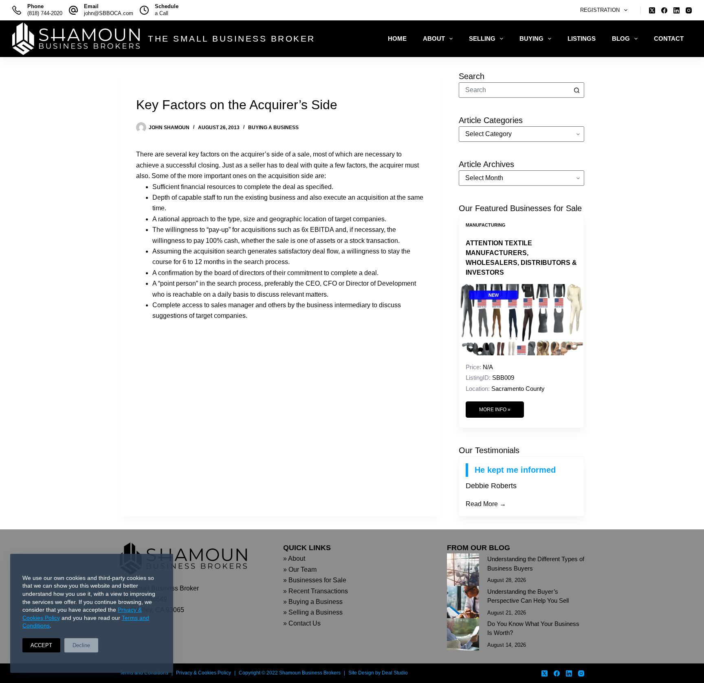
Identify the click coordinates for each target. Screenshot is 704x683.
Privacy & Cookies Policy (203, 673)
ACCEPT (41, 645)
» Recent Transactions (315, 591)
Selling (482, 38)
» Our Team (300, 569)
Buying (531, 38)
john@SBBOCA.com (108, 13)
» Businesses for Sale (314, 580)
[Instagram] (689, 10)
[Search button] (576, 90)
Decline (81, 645)
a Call (161, 13)
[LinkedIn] (676, 10)
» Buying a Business (313, 601)
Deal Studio (395, 673)
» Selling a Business (313, 612)
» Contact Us (302, 623)
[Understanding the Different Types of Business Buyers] (463, 569)
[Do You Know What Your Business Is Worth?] (463, 634)
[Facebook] (664, 10)
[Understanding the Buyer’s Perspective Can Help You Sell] (463, 602)
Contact (669, 38)
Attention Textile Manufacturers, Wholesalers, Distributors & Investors (521, 258)
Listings (582, 38)
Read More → (486, 503)
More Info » (494, 409)
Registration (600, 10)
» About (294, 558)
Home (397, 38)
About (434, 38)
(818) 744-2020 (44, 13)
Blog (621, 38)
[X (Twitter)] (652, 10)
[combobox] (514, 90)
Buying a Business (273, 127)
